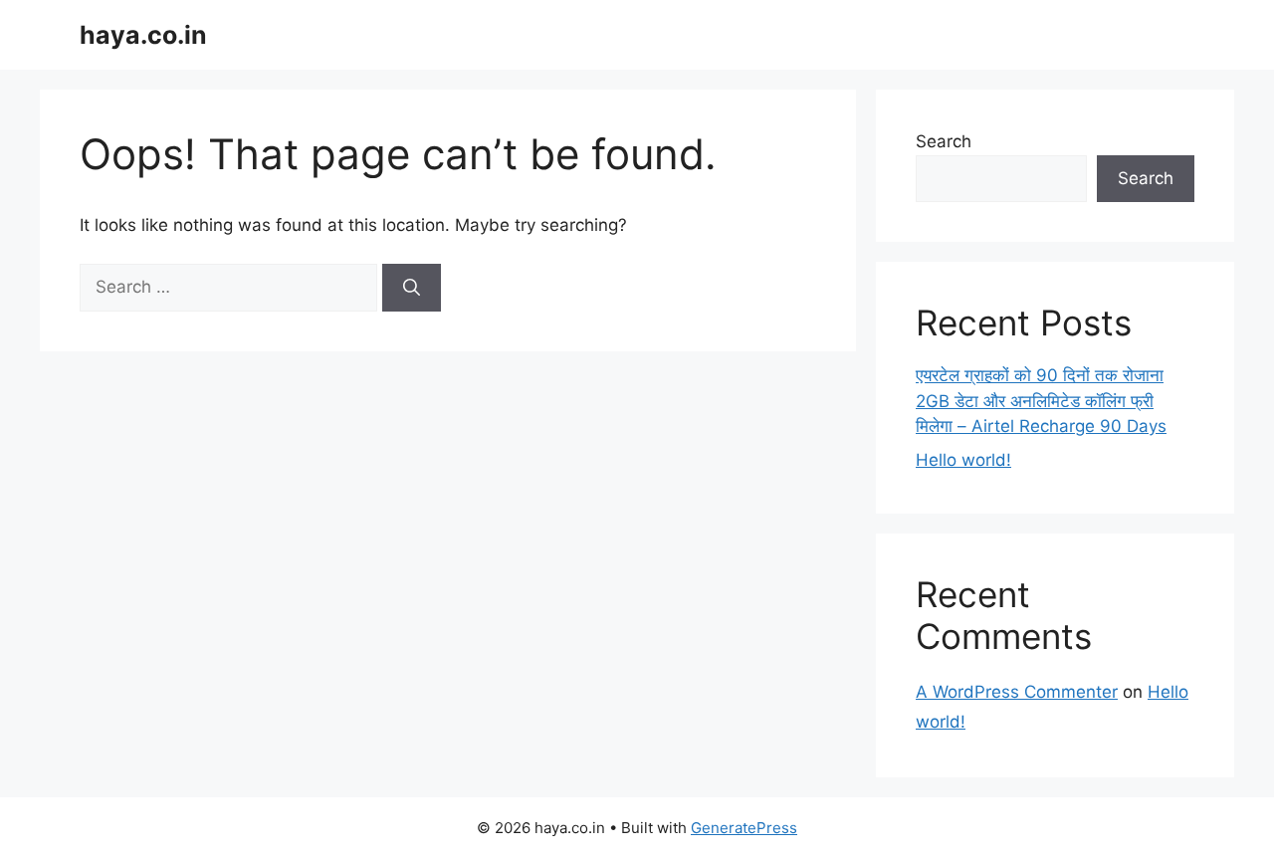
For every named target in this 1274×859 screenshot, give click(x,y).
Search (943, 141)
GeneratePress (744, 827)
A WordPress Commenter (1017, 692)
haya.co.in (143, 35)
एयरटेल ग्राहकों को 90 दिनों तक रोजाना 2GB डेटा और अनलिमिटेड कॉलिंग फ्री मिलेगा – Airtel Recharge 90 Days (1041, 400)
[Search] (411, 288)
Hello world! (963, 460)
